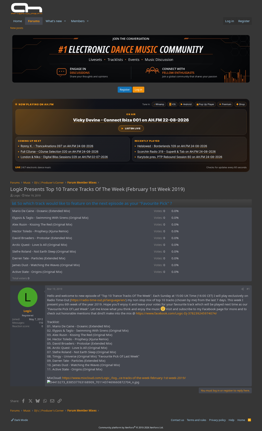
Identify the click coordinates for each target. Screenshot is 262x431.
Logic (17, 195)
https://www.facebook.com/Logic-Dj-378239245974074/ (176, 313)
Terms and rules (196, 420)
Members (78, 21)
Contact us (177, 420)
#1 (248, 289)
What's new (54, 21)
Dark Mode (21, 420)
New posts (16, 28)
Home (17, 21)
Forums (34, 21)
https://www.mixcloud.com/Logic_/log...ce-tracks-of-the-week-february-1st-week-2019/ (124, 378)
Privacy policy (217, 420)
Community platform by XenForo (131, 427)
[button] (65, 21)
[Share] (242, 289)
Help (231, 420)
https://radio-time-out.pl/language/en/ (98, 300)
